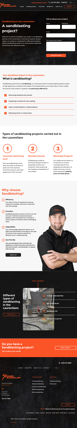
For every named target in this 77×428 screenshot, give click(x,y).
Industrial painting (55, 381)
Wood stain (53, 384)
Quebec (42, 413)
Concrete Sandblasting (39, 386)
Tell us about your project (54, 40)
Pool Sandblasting (37, 381)
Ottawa (37, 413)
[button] (31, 6)
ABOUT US (37, 368)
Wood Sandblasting (38, 384)
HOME (20, 368)
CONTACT (46, 368)
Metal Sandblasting (38, 389)
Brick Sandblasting (37, 392)
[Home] (5, 95)
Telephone (65, 23)
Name (48, 23)
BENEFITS (28, 368)
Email (48, 32)
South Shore (55, 413)
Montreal (48, 413)
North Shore (63, 413)
